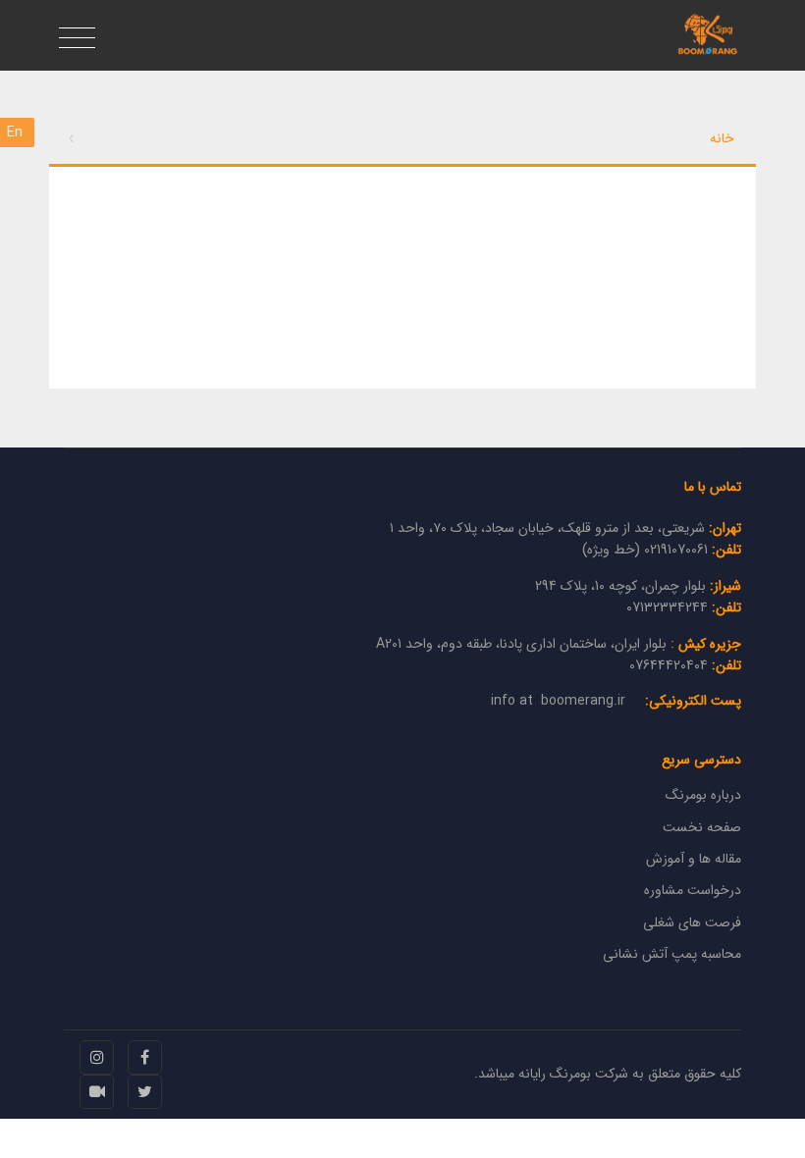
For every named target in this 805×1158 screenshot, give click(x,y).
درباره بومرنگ (703, 795)
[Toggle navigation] (77, 39)
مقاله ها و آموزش (693, 858)
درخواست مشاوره (692, 890)
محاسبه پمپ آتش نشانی (672, 954)
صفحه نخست (702, 827)
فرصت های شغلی (692, 922)
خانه (722, 138)
